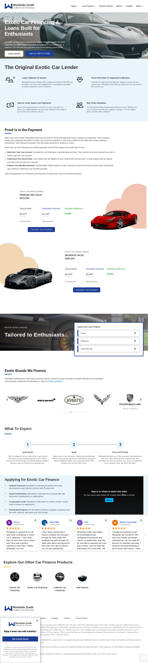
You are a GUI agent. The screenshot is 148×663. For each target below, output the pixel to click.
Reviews (42, 618)
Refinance (85, 341)
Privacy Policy (81, 618)
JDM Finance (82, 587)
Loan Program (88, 6)
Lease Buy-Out (86, 349)
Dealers (119, 6)
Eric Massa (18, 522)
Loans (83, 333)
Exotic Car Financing (37, 587)
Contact (67, 618)
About (138, 6)
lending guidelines (55, 381)
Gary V (123, 522)
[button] (7, 399)
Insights (129, 6)
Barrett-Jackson (106, 6)
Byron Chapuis (91, 522)
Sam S (52, 522)
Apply (73, 6)
